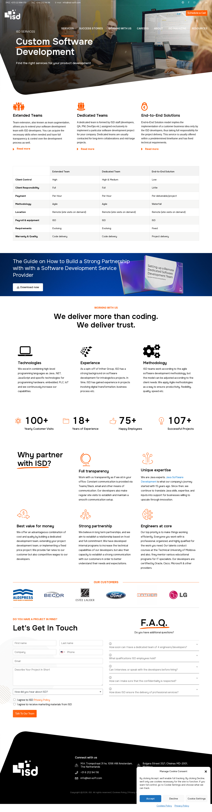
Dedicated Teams (92, 115)
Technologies (29, 363)
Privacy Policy (182, 805)
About (158, 28)
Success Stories (91, 28)
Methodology (155, 363)
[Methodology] (168, 351)
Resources (199, 28)
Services (67, 28)
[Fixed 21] (147, 106)
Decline (173, 798)
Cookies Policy (164, 805)
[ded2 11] (83, 106)
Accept (150, 798)
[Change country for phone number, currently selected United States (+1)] (62, 652)
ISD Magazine (177, 28)
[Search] (179, 12)
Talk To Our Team (24, 713)
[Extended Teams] (19, 106)
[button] (205, 771)
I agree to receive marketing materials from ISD (44, 704)
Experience (90, 363)
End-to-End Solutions (160, 115)
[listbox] (58, 692)
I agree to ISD (33, 700)
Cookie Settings (197, 798)
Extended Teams (27, 115)
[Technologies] (43, 351)
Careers (143, 28)
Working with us (119, 28)
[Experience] (105, 351)
